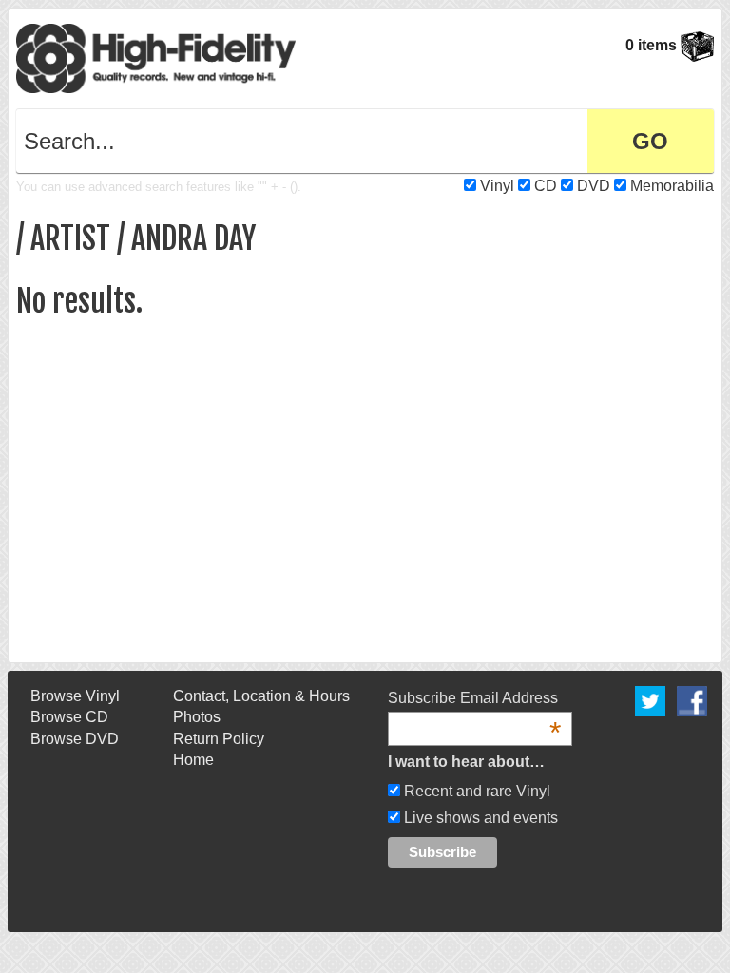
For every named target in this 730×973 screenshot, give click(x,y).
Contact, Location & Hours (261, 696)
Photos (197, 717)
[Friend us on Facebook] (692, 700)
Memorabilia (672, 186)
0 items (653, 45)
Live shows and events (479, 818)
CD (545, 186)
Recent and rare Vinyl (475, 791)
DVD (593, 186)
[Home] (156, 57)
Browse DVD (74, 739)
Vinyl (497, 186)
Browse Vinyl (75, 696)
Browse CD (69, 717)
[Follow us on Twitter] (650, 700)
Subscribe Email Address (474, 699)
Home (193, 760)
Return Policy (218, 739)
